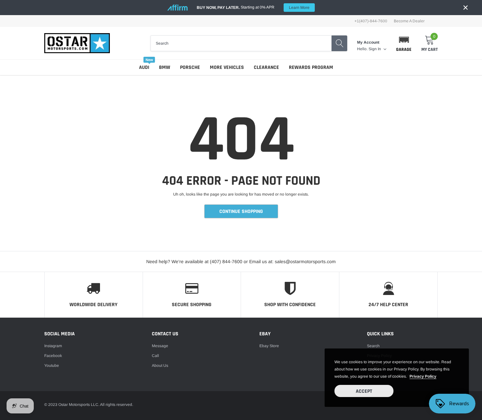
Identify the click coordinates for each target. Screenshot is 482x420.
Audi (144, 67)
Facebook (53, 355)
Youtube (51, 365)
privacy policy (423, 376)
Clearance (266, 67)
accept (364, 391)
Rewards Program (311, 67)
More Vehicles (227, 67)
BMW (164, 67)
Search (373, 346)
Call (155, 355)
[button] (404, 43)
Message (160, 346)
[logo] (77, 43)
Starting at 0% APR (253, 7)
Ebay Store (269, 346)
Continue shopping (241, 211)
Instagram (53, 346)
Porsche (190, 67)
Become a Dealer (409, 21)
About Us (160, 365)
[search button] (339, 43)
